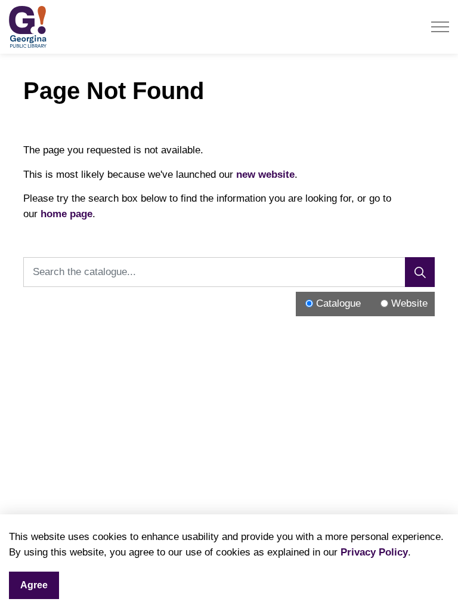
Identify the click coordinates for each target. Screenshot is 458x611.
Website (409, 303)
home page (66, 214)
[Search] (420, 272)
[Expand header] (440, 27)
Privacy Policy (374, 552)
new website (265, 174)
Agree (34, 585)
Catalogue (338, 303)
